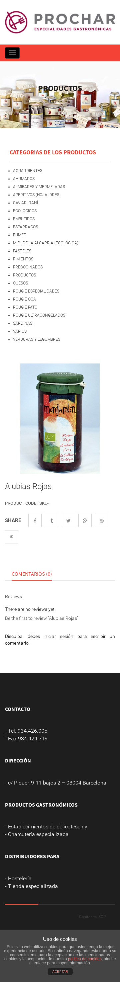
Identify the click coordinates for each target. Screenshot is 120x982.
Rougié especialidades (36, 291)
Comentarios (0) (32, 573)
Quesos (20, 283)
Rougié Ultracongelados (39, 315)
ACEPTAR (60, 971)
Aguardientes (27, 170)
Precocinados (28, 267)
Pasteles (22, 251)
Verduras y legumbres (36, 339)
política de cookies (85, 959)
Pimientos (23, 259)
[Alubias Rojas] (60, 418)
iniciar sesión (58, 636)
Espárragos (25, 227)
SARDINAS (22, 323)
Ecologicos (25, 211)
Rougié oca (24, 299)
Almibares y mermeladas (39, 186)
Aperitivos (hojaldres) (37, 194)
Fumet (19, 235)
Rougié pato (25, 307)
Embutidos (24, 219)
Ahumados (24, 178)
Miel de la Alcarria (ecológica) (45, 243)
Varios (20, 331)
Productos (24, 275)
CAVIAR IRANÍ (25, 202)
